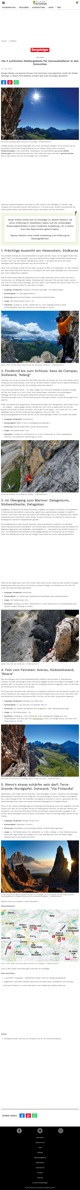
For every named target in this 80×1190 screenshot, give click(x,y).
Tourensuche (9, 7)
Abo (59, 7)
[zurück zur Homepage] (40, 3)
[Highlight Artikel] (77, 3)
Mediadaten (40, 1162)
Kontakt (40, 1172)
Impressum (40, 1137)
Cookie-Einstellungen (40, 1183)
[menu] (3, 2)
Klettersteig (38, 719)
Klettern (13, 41)
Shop (51, 7)
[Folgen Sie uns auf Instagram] (60, 1130)
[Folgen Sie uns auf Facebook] (19, 1130)
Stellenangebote (40, 1157)
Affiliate (40, 1152)
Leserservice (40, 1167)
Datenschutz (40, 1142)
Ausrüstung (38, 7)
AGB (40, 1147)
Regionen (24, 7)
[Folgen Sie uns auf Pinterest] (40, 1130)
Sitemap (40, 1177)
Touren (4, 41)
